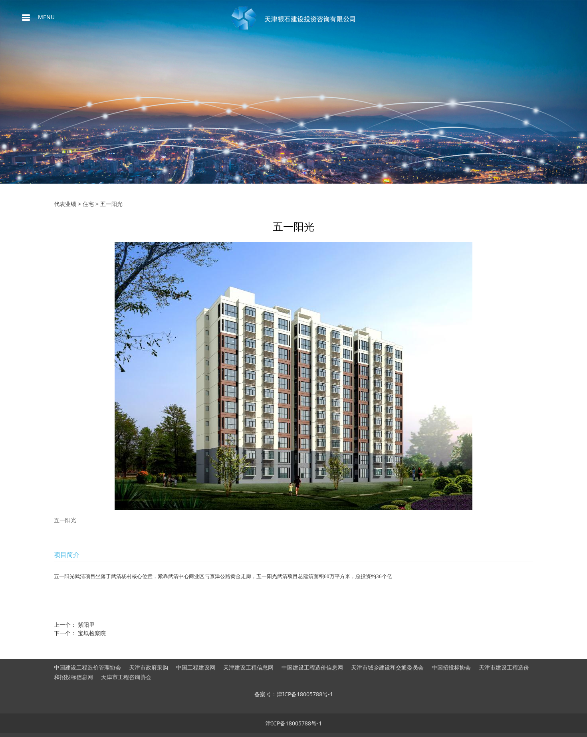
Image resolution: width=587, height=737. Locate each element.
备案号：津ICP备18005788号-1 (293, 694)
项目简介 (66, 554)
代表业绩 (65, 204)
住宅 (88, 204)
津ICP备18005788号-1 (294, 723)
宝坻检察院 (92, 633)
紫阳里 (86, 624)
